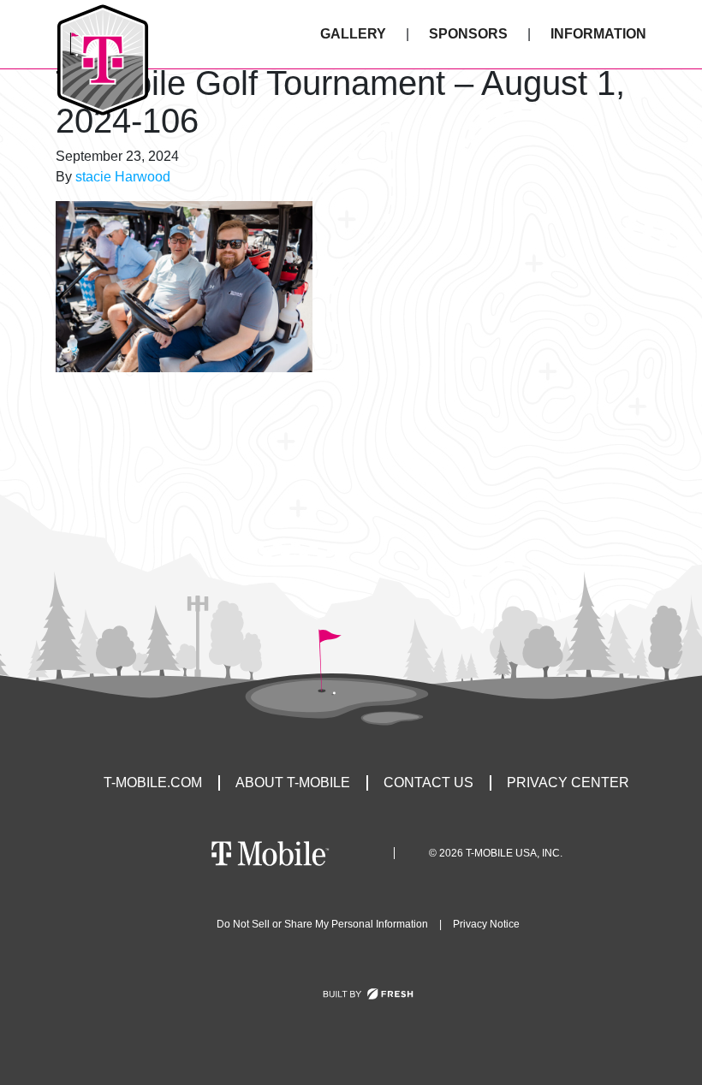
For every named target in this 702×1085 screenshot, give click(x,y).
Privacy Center (568, 782)
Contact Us (428, 782)
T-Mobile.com (153, 782)
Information (598, 34)
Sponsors (468, 34)
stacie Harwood (122, 176)
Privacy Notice (486, 924)
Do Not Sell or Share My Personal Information (322, 924)
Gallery (353, 34)
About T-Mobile (292, 782)
